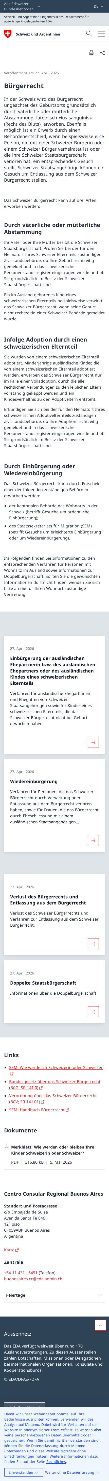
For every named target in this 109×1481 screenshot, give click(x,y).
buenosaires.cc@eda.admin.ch (33, 1279)
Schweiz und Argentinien (38, 34)
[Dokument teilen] (102, 52)
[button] (100, 1325)
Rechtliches (56, 1461)
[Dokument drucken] (91, 52)
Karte (9, 1250)
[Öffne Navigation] (101, 34)
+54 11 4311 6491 (21, 1272)
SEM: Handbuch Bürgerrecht (37, 1110)
